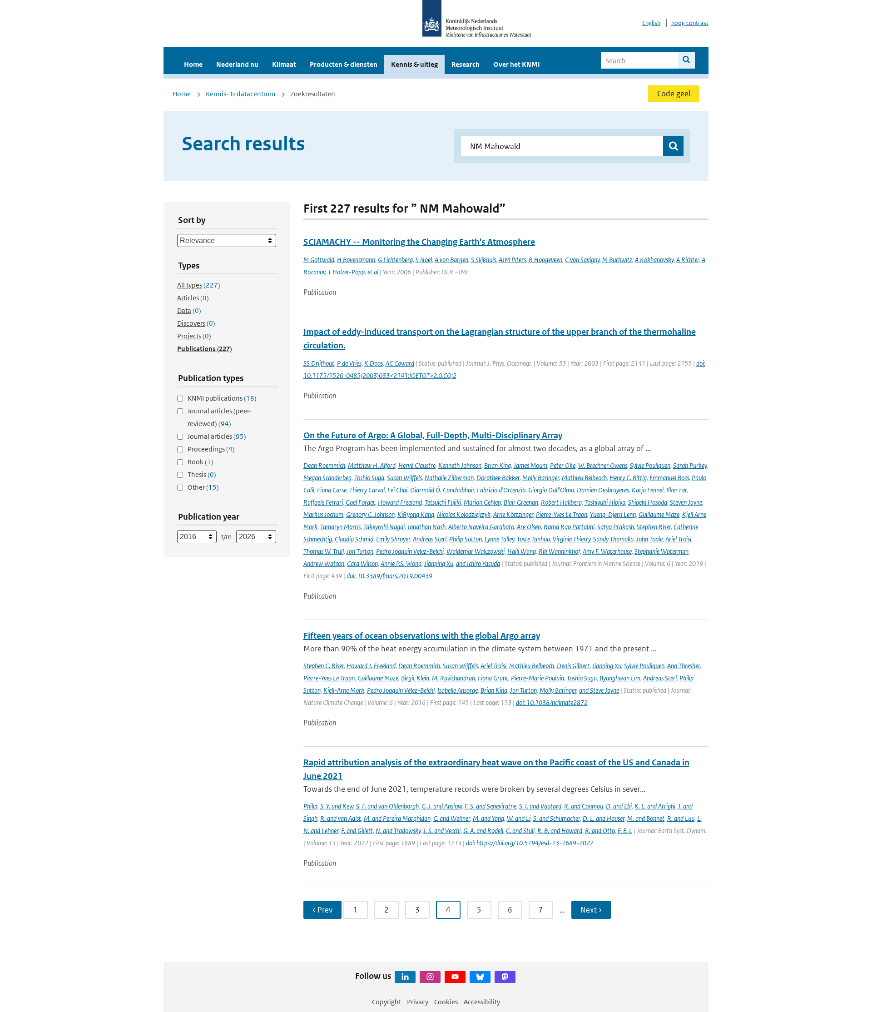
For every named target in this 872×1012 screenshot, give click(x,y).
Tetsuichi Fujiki (443, 502)
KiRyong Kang (415, 514)
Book (200, 461)
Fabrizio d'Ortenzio (501, 490)
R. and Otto (600, 830)
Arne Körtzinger (513, 514)
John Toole (649, 539)
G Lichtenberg (395, 259)
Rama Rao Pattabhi (569, 526)
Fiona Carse (332, 490)
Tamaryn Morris (340, 526)
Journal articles (217, 436)
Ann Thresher (683, 665)
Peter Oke (562, 465)
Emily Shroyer (393, 539)
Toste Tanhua (533, 539)
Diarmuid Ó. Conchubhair (442, 490)
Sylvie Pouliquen (650, 465)
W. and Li (518, 818)
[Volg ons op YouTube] (455, 977)
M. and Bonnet (645, 818)
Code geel (673, 94)
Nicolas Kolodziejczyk (463, 514)
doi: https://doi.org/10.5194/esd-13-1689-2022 (530, 842)
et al (372, 272)
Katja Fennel (648, 490)
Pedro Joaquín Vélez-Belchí (401, 690)
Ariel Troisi (678, 539)
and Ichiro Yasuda (478, 563)
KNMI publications (222, 398)
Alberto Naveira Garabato (481, 526)
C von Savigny (582, 259)
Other (203, 487)
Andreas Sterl (429, 539)
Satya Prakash (615, 526)
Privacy (417, 1001)
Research (465, 64)
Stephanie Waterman (661, 551)
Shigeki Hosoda (647, 502)
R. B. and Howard (559, 830)
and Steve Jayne (599, 690)
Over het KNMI (516, 64)
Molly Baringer (540, 477)
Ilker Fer (676, 490)
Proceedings (211, 449)
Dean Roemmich (324, 465)
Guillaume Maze (659, 514)
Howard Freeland (400, 502)
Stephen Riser (654, 526)
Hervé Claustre (417, 465)
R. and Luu (680, 818)
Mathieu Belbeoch (584, 477)
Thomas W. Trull (323, 551)
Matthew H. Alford (372, 465)
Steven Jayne (686, 502)
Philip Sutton (465, 539)
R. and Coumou (583, 806)
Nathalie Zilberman (449, 477)
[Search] (686, 60)
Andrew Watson (323, 563)
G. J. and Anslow (441, 806)
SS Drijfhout (318, 363)
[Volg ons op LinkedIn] (405, 977)
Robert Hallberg (561, 502)
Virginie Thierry (571, 539)
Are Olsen (529, 526)
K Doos (373, 363)
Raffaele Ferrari (323, 502)
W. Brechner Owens (602, 465)
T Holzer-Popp (346, 272)
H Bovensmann (356, 259)
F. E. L (625, 830)
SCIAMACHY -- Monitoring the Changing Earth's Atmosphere (419, 242)
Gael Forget (360, 502)
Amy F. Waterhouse (607, 551)
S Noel (424, 259)
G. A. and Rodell (483, 830)
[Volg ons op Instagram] (430, 977)
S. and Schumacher (556, 818)
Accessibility (482, 1001)
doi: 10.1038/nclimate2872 (552, 702)
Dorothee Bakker (498, 477)
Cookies (446, 1001)
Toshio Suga (369, 477)
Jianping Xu (438, 563)
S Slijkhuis (483, 259)
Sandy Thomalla (613, 539)
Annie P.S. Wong (401, 563)
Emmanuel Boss (669, 477)
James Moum (530, 465)
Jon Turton (360, 551)
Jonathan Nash (426, 526)
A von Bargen (451, 259)
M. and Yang (488, 818)
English (651, 23)
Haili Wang (521, 551)
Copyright (386, 1001)
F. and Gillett (357, 830)
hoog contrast (689, 23)
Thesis (202, 474)
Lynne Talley (499, 539)
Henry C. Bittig (628, 477)
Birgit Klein (415, 678)
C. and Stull (520, 830)
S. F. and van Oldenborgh (387, 806)
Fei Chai (397, 490)
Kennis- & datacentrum (240, 93)
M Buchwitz (617, 259)
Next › (591, 910)
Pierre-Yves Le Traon (561, 514)
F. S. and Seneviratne (490, 806)
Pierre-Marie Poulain (537, 678)
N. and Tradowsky (398, 830)
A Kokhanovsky (654, 259)
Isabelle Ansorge (457, 690)
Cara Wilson (362, 563)
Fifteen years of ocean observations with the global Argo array (421, 635)
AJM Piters (512, 259)
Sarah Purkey (690, 465)
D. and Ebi (619, 806)
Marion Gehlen (482, 502)
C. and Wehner (451, 818)
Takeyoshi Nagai (384, 526)
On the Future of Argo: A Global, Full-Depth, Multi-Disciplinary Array (432, 435)
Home (193, 64)
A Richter (687, 259)
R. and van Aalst (340, 818)
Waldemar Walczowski (475, 551)
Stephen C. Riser (323, 665)
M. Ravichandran (453, 678)
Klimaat (284, 64)
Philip (310, 806)
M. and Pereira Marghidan (397, 818)
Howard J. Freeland (371, 665)
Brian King (497, 465)
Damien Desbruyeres (603, 490)
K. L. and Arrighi (654, 806)
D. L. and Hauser (603, 818)
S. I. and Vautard (540, 806)
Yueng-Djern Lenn (613, 514)
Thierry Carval (367, 490)
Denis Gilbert (573, 665)
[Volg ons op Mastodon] (505, 977)
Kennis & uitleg (414, 64)
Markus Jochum (323, 514)
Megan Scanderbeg (327, 477)
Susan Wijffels (404, 477)
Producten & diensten (343, 64)
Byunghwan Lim (620, 678)
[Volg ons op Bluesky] (480, 977)
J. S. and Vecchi (442, 830)
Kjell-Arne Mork (343, 690)
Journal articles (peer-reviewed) (220, 417)
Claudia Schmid (354, 539)
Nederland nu (237, 64)
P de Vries (349, 363)
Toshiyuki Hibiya (605, 502)
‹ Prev (322, 910)
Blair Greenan (521, 502)
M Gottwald (318, 259)
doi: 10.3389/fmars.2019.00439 (389, 575)
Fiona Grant (493, 678)
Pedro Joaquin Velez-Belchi (410, 551)
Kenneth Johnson (459, 465)
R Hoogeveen (545, 259)
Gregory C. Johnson (370, 514)
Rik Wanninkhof (559, 551)
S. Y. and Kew (336, 806)
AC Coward (400, 363)
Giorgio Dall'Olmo (551, 490)
